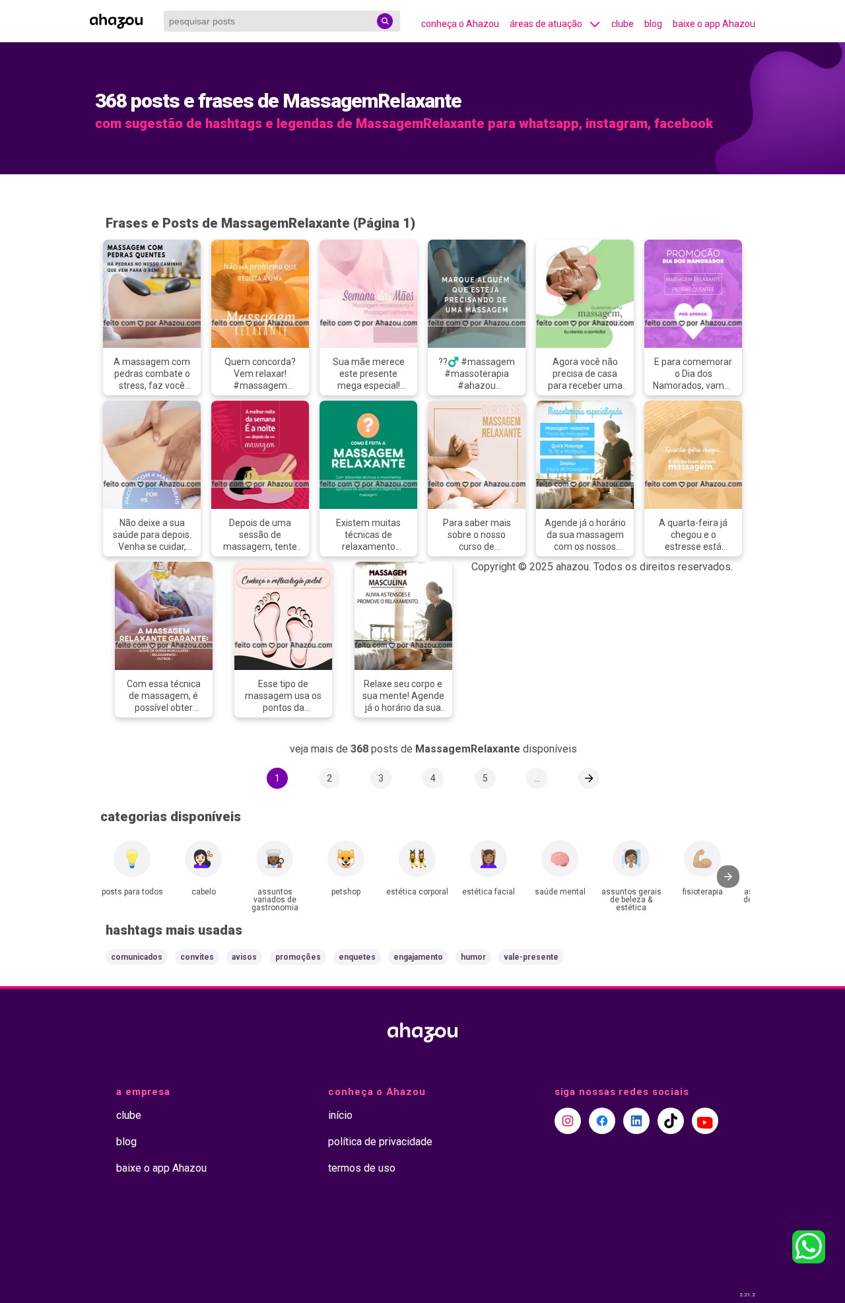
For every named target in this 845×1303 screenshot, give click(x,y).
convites (197, 957)
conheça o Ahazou (460, 23)
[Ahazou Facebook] (602, 1121)
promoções (298, 957)
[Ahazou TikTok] (671, 1121)
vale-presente (531, 957)
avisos (244, 957)
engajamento (418, 957)
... (537, 778)
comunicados (136, 957)
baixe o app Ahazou (714, 23)
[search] (385, 21)
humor (473, 957)
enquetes (357, 957)
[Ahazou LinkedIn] (636, 1121)
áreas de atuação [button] (546, 23)
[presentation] (728, 876)
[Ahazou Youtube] (705, 1121)
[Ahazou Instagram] (568, 1121)
